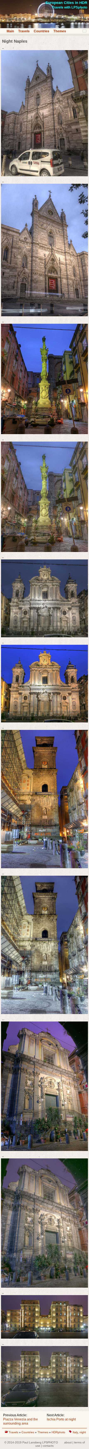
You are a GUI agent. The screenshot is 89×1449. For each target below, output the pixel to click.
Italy (75, 1432)
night (82, 1432)
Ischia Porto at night (61, 1419)
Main (10, 31)
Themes (59, 31)
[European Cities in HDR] (44, 27)
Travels (24, 31)
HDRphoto (59, 1432)
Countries (41, 31)
